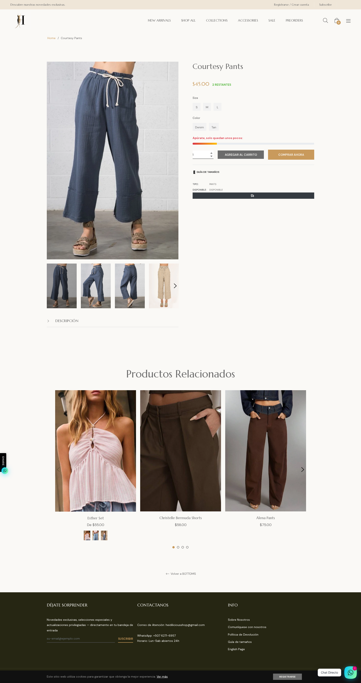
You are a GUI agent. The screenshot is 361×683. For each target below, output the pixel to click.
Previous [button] (58, 469)
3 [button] (183, 547)
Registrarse (287, 676)
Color (196, 118)
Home (51, 38)
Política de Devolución (243, 634)
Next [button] (175, 286)
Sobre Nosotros (239, 620)
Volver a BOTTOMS (183, 574)
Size (195, 98)
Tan (213, 127)
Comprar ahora (291, 155)
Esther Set (96, 518)
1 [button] (173, 547)
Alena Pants (265, 518)
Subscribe (325, 4)
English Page (236, 649)
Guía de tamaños (207, 172)
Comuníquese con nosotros (247, 627)
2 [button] (178, 547)
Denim (199, 127)
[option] (95, 469)
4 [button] (187, 547)
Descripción (66, 320)
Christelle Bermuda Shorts (180, 518)
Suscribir (125, 639)
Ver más (162, 676)
